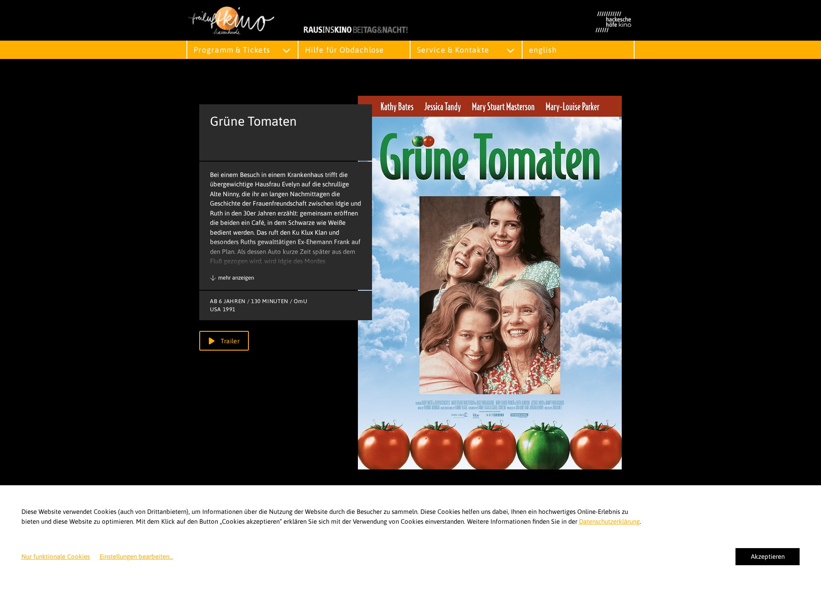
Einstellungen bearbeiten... (136, 556)
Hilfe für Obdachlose (344, 49)
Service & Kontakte (453, 49)
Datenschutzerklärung (609, 521)
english (543, 49)
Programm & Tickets (232, 49)
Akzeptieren (768, 556)
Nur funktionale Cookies (55, 556)
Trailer (229, 341)
